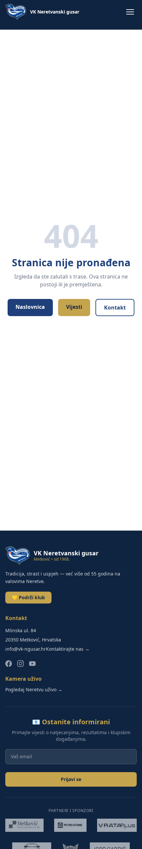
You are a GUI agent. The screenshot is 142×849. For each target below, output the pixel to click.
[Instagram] (20, 663)
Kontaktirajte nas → (67, 649)
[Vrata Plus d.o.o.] (117, 825)
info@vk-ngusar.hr (25, 649)
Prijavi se (71, 779)
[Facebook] (8, 663)
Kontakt (115, 307)
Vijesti (74, 306)
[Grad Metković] (24, 825)
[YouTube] (32, 663)
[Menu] (130, 11)
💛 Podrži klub (28, 597)
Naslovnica (30, 306)
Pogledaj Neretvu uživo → (33, 689)
